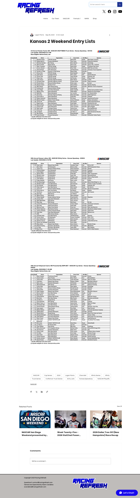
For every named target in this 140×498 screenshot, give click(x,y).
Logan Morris (69, 375)
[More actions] (109, 35)
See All (119, 406)
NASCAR (36, 375)
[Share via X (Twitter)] (36, 392)
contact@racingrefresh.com (42, 482)
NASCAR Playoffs (103, 379)
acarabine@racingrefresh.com (35, 487)
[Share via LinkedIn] (42, 392)
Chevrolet (82, 375)
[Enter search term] (119, 4)
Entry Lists (70, 379)
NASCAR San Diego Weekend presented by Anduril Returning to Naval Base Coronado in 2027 (34, 434)
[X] (104, 11)
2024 (58, 375)
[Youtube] (120, 11)
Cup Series (48, 375)
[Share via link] (47, 392)
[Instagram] (115, 11)
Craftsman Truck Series (54, 379)
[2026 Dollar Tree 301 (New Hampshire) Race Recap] (106, 419)
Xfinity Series (95, 375)
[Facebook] (109, 11)
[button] (66, 17)
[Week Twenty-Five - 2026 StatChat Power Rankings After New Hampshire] (70, 419)
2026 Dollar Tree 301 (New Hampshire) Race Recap (106, 434)
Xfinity (107, 375)
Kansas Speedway (86, 379)
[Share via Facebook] (31, 392)
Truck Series (36, 379)
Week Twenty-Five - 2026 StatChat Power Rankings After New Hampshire (68, 434)
